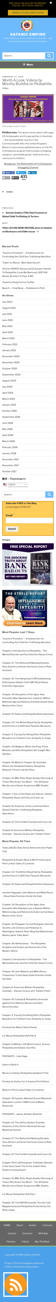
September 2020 (11, 374)
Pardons (11, 1241)
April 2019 (7, 393)
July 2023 (7, 302)
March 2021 (8, 338)
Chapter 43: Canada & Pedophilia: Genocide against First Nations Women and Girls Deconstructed (25, 1003)
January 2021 (9, 350)
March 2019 (8, 399)
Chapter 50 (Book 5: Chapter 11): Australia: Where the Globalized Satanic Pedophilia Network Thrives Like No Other (24, 766)
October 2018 (9, 411)
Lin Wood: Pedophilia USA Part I (18, 1194)
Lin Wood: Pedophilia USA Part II (19, 1035)
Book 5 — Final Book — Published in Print (23, 288)
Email (10, 515)
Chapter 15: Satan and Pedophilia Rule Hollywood (28, 714)
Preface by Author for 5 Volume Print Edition (25, 1081)
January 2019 (9, 404)
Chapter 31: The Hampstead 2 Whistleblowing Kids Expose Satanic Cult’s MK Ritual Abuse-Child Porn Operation (26, 682)
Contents (27, 1233)
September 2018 (11, 417)
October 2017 (9, 471)
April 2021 (7, 332)
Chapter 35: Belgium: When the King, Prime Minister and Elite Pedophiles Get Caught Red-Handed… (26, 750)
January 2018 (9, 453)
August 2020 (9, 380)
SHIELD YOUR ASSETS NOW (28, 12)
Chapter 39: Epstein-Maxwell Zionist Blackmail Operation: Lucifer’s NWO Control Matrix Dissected (26, 1102)
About (19, 1225)
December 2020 (11, 356)
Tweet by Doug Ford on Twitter (18, 282)
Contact (12, 1233)
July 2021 (7, 314)
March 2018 (8, 441)
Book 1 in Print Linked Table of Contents (23, 1090)
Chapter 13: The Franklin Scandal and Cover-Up (27, 822)
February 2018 (9, 447)
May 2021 (7, 326)
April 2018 (7, 435)
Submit (12, 529)
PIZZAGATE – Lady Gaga (14, 1056)
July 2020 (7, 386)
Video (5, 88)
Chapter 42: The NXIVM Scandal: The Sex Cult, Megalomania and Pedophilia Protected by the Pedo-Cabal (26, 1206)
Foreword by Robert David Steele (19, 1027)
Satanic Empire (28, 34)
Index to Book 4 (10, 1064)
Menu (30, 64)
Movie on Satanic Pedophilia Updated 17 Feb (25, 1073)
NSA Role (43, 1233)
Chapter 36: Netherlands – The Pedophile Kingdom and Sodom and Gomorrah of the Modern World (24, 947)
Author (32, 1225)
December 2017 (10, 459)
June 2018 (7, 423)
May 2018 (7, 429)
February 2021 (9, 344)
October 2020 (9, 368)
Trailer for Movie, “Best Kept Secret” (21, 262)
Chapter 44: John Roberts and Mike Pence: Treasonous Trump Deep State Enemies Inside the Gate (26, 975)
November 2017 (10, 465)
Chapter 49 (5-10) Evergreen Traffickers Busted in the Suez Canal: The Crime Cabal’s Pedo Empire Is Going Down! (27, 1166)
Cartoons (47, 1225)
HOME (7, 1225)
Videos (25, 1241)
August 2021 (9, 308)
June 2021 (7, 320)
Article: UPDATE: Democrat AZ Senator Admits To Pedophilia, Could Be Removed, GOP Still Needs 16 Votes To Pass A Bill (26, 272)
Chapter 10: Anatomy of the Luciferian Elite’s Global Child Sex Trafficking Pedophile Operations (25, 810)
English (11, 484)
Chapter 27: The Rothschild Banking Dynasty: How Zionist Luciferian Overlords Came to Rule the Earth (27, 667)
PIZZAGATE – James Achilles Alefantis (22, 1114)
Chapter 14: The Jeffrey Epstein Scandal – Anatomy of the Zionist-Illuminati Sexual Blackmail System (24, 1126)
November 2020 (11, 362)
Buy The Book (42, 1241)
